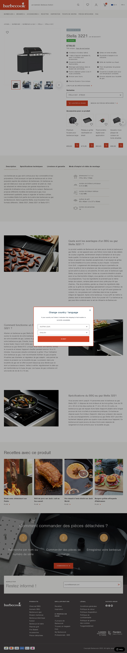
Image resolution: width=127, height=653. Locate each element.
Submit (63, 339)
